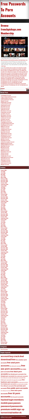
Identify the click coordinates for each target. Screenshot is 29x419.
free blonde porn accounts (16, 374)
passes (17, 403)
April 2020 (3, 276)
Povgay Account (4, 154)
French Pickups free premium (17, 74)
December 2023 (4, 214)
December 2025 (4, 180)
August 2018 (3, 300)
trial (10, 412)
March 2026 (3, 177)
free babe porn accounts (16, 69)
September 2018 (4, 298)
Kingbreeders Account (6, 102)
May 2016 (3, 338)
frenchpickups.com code (6, 81)
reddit (13, 409)
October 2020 (4, 267)
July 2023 (3, 221)
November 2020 (4, 266)
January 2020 (4, 280)
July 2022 (3, 238)
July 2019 (3, 288)
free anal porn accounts (21, 67)
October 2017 (4, 314)
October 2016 (4, 331)
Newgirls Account (5, 164)
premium (5, 409)
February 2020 (4, 278)
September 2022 (4, 235)
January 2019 (4, 293)
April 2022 (3, 242)
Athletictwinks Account (6, 133)
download (6, 359)
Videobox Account (5, 127)
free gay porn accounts (17, 380)
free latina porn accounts (23, 382)
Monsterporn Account (6, 115)
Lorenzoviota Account (6, 103)
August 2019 (3, 287)
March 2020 (3, 277)
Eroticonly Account (5, 108)
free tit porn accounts (21, 71)
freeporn (12, 35)
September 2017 (4, 315)
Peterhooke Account (5, 105)
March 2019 (3, 290)
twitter (15, 412)
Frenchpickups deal (9, 78)
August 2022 (3, 236)
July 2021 (3, 254)
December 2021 (4, 247)
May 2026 (3, 174)
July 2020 (3, 271)
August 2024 (3, 202)
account (5, 356)
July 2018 (3, 301)
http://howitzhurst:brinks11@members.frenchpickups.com (14, 60)
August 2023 (3, 219)
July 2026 (3, 171)
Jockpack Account (5, 149)
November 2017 (4, 312)
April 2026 (3, 176)
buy (11, 356)
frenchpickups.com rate (14, 85)
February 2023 (4, 228)
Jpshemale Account (5, 158)
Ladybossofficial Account (6, 98)
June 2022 (3, 239)
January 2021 (4, 263)
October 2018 (4, 297)
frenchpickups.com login (16, 82)
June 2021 (3, 256)
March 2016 (3, 340)
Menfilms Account (5, 139)
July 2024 (3, 204)
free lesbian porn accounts (8, 384)
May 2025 (3, 190)
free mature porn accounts (22, 384)
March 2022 (3, 243)
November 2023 (4, 215)
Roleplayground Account (6, 125)
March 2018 (3, 307)
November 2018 (4, 295)
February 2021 (4, 262)
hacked (4, 400)
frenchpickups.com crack (17, 81)
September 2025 (4, 184)
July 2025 (3, 187)
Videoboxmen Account (6, 129)
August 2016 (3, 333)
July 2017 (3, 318)
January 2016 (4, 343)
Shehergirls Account (5, 160)
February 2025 (4, 194)
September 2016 (4, 332)
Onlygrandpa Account (6, 156)
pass (10, 403)
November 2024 (4, 198)
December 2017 (4, 311)
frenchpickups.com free (6, 82)
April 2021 (3, 259)
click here (3, 66)
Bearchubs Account (5, 132)
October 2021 (4, 250)
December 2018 (4, 294)
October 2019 (4, 284)
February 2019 (4, 291)
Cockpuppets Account (6, 95)
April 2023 (3, 225)
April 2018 (3, 305)
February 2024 (4, 211)
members (19, 400)
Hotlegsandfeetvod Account (7, 144)
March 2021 (3, 260)
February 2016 (4, 342)
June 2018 (3, 302)
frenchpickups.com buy (23, 79)
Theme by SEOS (8, 417)
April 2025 (3, 191)
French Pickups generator (13, 75)
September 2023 (4, 218)
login (11, 400)
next (27, 88)
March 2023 (3, 226)
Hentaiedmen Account (6, 151)
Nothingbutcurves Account (7, 157)
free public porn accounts (17, 388)
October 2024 (4, 200)
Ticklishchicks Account (6, 137)
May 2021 (3, 257)
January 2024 (4, 212)
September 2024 (4, 201)
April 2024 (3, 208)
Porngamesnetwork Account (7, 123)
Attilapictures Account (6, 116)
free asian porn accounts (15, 366)
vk (20, 412)
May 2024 (3, 207)
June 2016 (3, 336)
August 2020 (3, 270)
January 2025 (4, 195)
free (13, 359)
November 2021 (4, 249)
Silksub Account (4, 153)
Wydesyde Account (5, 146)
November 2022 (4, 232)
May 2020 (3, 274)
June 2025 (3, 188)
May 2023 (3, 223)
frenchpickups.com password (7, 83)
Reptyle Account (4, 101)
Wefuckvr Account (5, 150)
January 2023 (4, 229)
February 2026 (4, 178)
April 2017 (3, 322)
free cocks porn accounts (21, 376)
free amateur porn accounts (10, 67)
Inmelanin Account (5, 119)
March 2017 (3, 323)
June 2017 (3, 319)
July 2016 (3, 335)
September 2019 (4, 285)
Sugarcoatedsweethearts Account (8, 96)
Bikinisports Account (5, 120)
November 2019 (4, 283)
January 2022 (4, 246)
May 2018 (3, 304)
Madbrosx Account (5, 126)
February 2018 (4, 308)
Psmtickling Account (5, 136)
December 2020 (4, 264)
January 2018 (4, 309)
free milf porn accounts (7, 386)
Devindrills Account (5, 106)
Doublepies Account (5, 140)
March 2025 (3, 192)
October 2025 (4, 183)
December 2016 (4, 328)
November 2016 (4, 329)
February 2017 (4, 325)
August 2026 (3, 170)
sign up (20, 409)
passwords (17, 406)
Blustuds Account (5, 147)
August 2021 (3, 253)
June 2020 (3, 273)
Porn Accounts (4, 349)
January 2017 (4, 326)
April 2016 (3, 339)
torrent (4, 412)
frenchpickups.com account (11, 79)
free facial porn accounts (17, 377)
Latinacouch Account (6, 118)
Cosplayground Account (6, 122)
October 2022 (4, 233)
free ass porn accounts (6, 69)
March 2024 (3, 209)
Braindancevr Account (6, 110)
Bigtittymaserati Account (6, 143)
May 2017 (3, 321)
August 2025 (3, 185)
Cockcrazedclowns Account (7, 99)
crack (16, 356)
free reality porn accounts (10, 71)
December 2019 (4, 281)
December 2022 (4, 231)
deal (21, 356)
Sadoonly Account (5, 109)
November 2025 (4, 181)
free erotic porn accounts (6, 377)
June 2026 (3, 173)
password (6, 406)
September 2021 (4, 252)
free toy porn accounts (17, 397)
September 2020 (4, 269)
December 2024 (4, 197)
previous (2, 88)
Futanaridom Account (6, 112)
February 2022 (4, 245)
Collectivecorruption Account (7, 142)
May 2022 (3, 240)
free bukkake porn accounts (13, 70)
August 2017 (3, 316)
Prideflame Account (5, 130)
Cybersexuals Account (6, 163)
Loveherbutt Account (5, 161)
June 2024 (3, 205)
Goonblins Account (5, 113)
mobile (4, 403)
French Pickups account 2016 (17, 73)
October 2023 (4, 216)
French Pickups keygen (9, 77)
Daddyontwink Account (6, 134)
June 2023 (3, 222)
